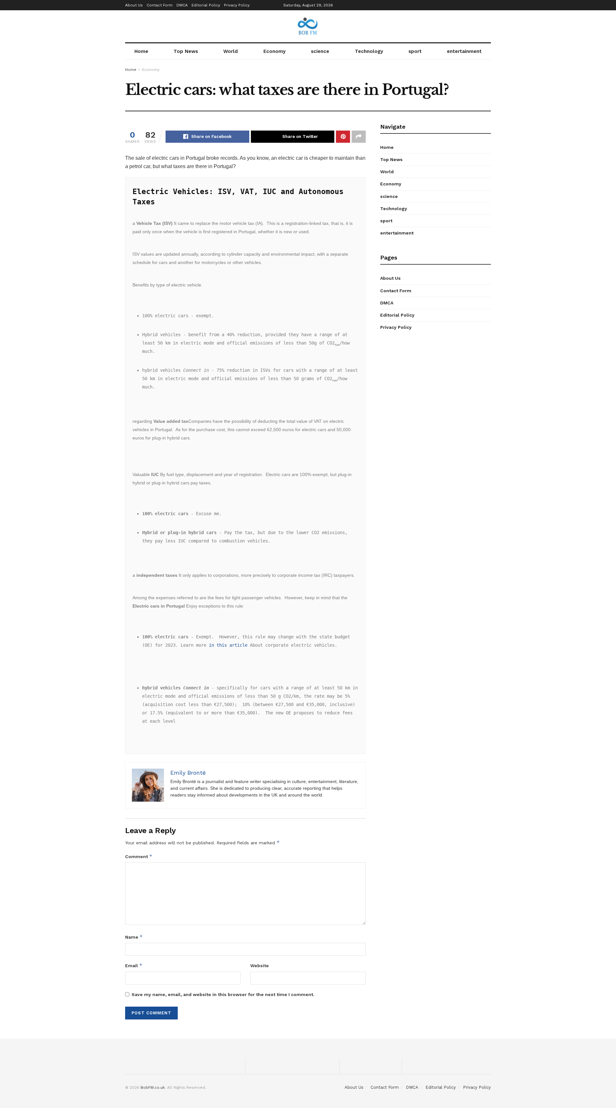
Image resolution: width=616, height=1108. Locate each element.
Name (134, 937)
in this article (228, 645)
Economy (274, 51)
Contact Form (160, 5)
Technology (369, 51)
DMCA (182, 5)
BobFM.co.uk (153, 1087)
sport (415, 51)
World (230, 51)
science (320, 51)
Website (259, 965)
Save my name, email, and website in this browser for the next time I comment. (223, 994)
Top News (186, 51)
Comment (138, 856)
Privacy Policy (237, 5)
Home (141, 51)
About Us (134, 5)
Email (133, 965)
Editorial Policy (206, 5)
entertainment (464, 51)
